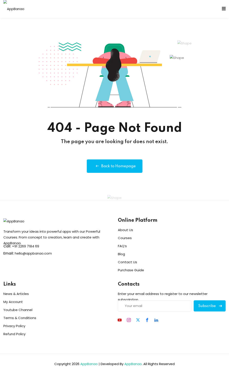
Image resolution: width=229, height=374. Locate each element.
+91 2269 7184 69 (25, 246)
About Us (125, 230)
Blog (121, 254)
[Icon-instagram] (129, 320)
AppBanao (89, 363)
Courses (125, 238)
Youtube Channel (17, 309)
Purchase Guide (131, 270)
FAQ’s (122, 246)
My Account (13, 301)
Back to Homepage (118, 166)
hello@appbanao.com (33, 253)
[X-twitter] (138, 320)
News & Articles (16, 293)
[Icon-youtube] (120, 320)
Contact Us (127, 262)
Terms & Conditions (19, 317)
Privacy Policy (14, 326)
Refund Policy (14, 334)
